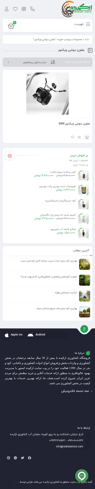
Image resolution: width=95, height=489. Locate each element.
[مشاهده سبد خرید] (11, 27)
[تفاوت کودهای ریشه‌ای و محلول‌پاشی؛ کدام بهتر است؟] (84, 280)
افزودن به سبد (87, 137)
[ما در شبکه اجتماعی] (24, 9)
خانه (87, 39)
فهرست (79, 24)
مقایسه (79, 137)
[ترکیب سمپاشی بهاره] (84, 296)
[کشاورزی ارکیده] (76, 9)
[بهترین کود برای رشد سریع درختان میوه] (84, 311)
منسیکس (14, 482)
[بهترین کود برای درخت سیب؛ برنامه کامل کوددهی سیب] (84, 264)
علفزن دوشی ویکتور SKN (74, 124)
